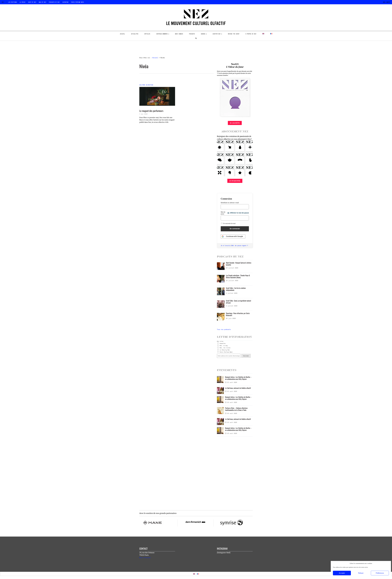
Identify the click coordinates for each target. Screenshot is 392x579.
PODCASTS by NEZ (54, 2)
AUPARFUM (65, 2)
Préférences (380, 573)
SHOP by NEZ (32, 2)
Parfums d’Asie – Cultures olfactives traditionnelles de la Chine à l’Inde (236, 409)
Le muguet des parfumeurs (151, 110)
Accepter (342, 573)
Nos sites (220, 341)
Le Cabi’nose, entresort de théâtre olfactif (238, 388)
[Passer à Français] (198, 574)
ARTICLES (147, 34)
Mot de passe (223, 213)
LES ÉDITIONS (12, 2)
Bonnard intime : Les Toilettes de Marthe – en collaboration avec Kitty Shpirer (238, 378)
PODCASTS (192, 34)
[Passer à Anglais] (263, 33)
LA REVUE (22, 2)
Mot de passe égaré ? (240, 245)
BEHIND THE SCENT (233, 34)
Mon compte (386, 2)
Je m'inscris (226, 245)
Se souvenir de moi (229, 223)
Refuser (361, 573)
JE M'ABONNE (234, 181)
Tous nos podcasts (224, 329)
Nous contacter (145, 558)
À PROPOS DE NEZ (251, 34)
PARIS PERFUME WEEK (77, 2)
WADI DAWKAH (179, 34)
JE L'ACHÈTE (235, 123)
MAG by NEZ (42, 2)
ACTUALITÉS (134, 34)
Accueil (155, 58)
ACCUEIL (122, 34)
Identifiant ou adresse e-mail (230, 202)
